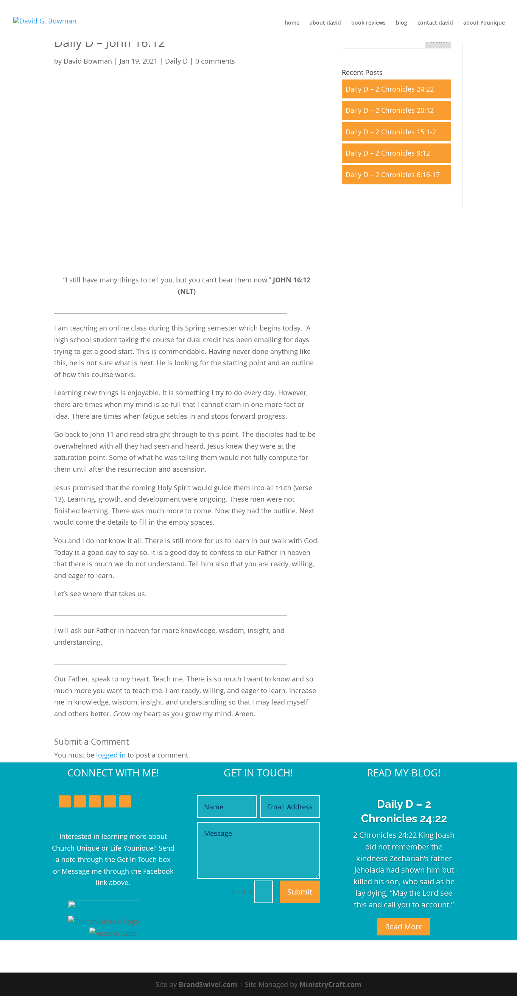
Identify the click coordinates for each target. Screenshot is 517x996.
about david (325, 23)
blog (401, 23)
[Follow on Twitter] (80, 801)
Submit (299, 892)
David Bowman (88, 60)
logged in (111, 754)
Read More (404, 926)
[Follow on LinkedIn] (95, 801)
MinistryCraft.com (330, 984)
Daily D (176, 60)
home (292, 23)
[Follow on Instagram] (110, 801)
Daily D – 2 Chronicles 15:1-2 (391, 131)
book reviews (368, 23)
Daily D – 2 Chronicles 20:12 (390, 110)
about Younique (484, 23)
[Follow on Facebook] (65, 801)
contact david (435, 23)
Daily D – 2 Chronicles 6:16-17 (393, 174)
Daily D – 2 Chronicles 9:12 (388, 152)
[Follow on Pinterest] (125, 801)
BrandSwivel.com (208, 984)
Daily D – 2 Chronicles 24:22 (390, 89)
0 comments (215, 60)
